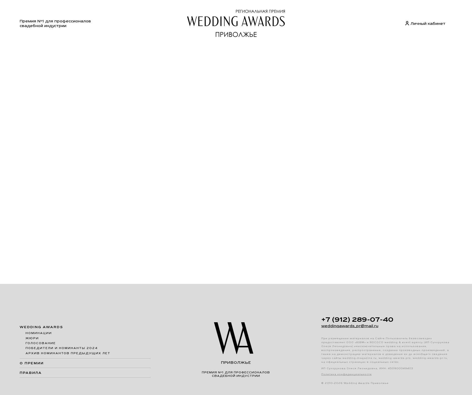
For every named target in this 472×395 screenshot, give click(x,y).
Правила (31, 372)
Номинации (39, 333)
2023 (65, 52)
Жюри (32, 338)
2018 (188, 52)
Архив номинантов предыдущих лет (68, 353)
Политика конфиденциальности (346, 374)
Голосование (41, 343)
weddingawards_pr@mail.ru (349, 325)
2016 (247, 52)
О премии (32, 363)
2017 (217, 52)
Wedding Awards (41, 327)
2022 (98, 52)
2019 (159, 52)
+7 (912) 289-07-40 (357, 319)
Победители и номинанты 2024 (62, 348)
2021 (129, 52)
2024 (33, 52)
